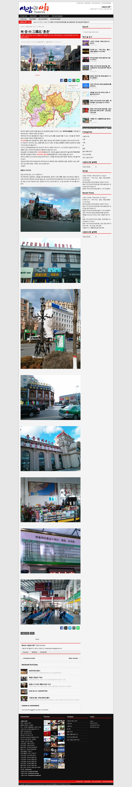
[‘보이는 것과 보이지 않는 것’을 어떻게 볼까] (47, 757)
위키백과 (23, 140)
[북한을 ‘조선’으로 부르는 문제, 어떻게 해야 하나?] (85, 95)
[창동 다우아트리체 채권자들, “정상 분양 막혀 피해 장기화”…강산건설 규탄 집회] (85, 112)
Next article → (74, 658)
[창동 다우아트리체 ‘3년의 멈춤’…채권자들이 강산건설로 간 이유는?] (85, 104)
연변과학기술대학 (42, 154)
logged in (33, 710)
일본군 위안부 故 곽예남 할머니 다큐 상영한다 (100, 77)
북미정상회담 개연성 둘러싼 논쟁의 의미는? (100, 58)
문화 (32, 633)
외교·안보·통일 (86, 154)
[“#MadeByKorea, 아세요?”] (61, 751)
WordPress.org (94, 727)
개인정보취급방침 (106, 3)
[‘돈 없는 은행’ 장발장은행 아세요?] (47, 724)
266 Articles (40, 645)
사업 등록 (23, 757)
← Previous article (28, 658)
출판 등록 (23, 747)
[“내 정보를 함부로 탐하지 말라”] (54, 767)
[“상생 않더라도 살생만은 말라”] (61, 729)
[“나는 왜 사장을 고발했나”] (61, 757)
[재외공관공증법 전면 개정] (47, 740)
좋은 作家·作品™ (87, 151)
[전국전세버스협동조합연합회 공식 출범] (47, 735)
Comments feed (94, 725)
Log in (91, 721)
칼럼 (83, 148)
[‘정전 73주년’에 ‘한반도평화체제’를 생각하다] (85, 87)
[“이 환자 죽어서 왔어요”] (54, 751)
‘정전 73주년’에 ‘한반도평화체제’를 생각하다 (100, 85)
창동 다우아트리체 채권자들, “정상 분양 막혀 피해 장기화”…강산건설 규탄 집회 (100, 110)
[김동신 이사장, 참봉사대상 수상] (24, 686)
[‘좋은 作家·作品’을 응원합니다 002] (47, 729)
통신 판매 (23, 767)
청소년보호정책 (96, 3)
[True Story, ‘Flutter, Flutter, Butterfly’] (61, 740)
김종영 (31, 725)
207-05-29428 (29, 741)
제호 (22, 723)
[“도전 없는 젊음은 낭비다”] (54, 724)
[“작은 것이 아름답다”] (54, 729)
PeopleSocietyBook (34, 775)
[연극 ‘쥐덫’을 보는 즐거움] (54, 746)
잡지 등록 (23, 745)
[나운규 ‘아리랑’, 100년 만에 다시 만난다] (85, 44)
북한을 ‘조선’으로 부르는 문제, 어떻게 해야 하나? (100, 93)
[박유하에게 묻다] (24, 673)
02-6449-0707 (28, 731)
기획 (83, 139)
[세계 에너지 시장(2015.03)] (24, 693)
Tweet (37, 75)
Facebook (43, 652)
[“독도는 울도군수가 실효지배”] (54, 757)
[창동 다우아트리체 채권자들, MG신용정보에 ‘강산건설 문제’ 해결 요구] (85, 69)
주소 (22, 727)
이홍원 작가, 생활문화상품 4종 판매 (100, 119)
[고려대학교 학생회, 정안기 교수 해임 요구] (61, 746)
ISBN (22, 751)
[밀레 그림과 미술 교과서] (47, 767)
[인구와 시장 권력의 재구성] (47, 746)
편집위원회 (87, 3)
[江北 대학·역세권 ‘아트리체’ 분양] (47, 762)
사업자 (22, 741)
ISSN (22, 755)
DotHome (28, 769)
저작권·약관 (80, 3)
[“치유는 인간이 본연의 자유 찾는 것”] (54, 740)
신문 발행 (23, 761)
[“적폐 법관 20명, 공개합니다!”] (61, 762)
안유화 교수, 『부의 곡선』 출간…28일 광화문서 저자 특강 (100, 50)
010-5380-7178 (29, 735)
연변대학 (40, 152)
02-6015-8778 (28, 733)
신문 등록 (23, 743)
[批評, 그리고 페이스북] (54, 762)
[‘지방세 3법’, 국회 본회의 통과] (24, 700)
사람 (83, 142)
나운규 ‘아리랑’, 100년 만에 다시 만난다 (100, 42)
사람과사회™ (40, 42)
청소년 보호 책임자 (26, 739)
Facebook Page (33, 771)
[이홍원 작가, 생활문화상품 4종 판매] (85, 122)
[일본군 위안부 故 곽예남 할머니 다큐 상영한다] (85, 79)
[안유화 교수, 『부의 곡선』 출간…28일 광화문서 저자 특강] (85, 53)
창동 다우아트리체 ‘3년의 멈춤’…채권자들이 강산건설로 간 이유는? (100, 101)
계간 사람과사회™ (87, 157)
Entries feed (93, 723)
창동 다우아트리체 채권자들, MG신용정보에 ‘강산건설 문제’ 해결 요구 (100, 67)
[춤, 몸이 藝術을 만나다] (54, 735)
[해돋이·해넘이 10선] (24, 680)
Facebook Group (33, 773)
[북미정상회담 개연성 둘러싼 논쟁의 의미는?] (85, 61)
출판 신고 (23, 749)
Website (34, 652)
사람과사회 (49, 42)
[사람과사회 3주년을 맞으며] (61, 735)
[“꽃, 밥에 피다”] (47, 751)
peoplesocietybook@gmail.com (30, 737)
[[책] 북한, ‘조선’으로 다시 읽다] (61, 767)
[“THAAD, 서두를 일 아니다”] (61, 724)
